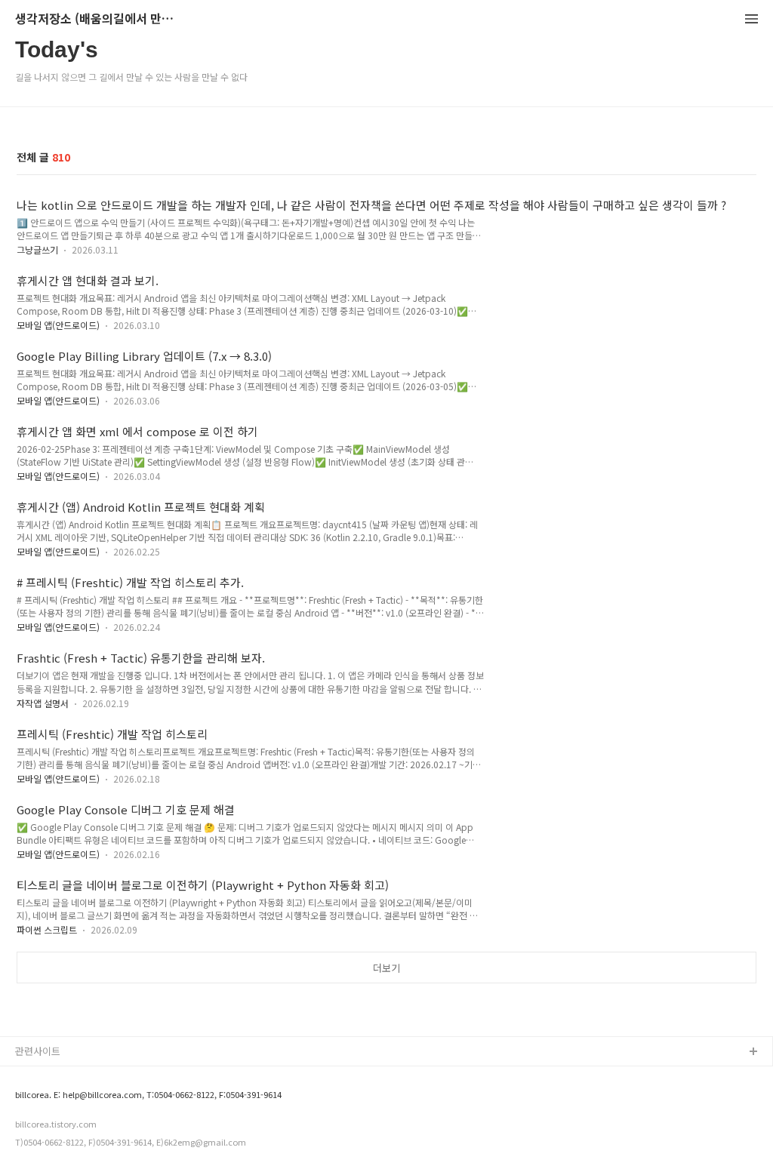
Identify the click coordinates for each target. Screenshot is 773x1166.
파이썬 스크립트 (47, 929)
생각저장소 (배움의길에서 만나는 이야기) (98, 19)
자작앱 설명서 (43, 703)
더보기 (386, 968)
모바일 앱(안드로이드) (58, 324)
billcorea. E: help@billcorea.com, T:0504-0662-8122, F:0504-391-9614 (148, 1095)
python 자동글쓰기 (56, 1076)
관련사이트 (37, 1051)
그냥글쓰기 (37, 249)
